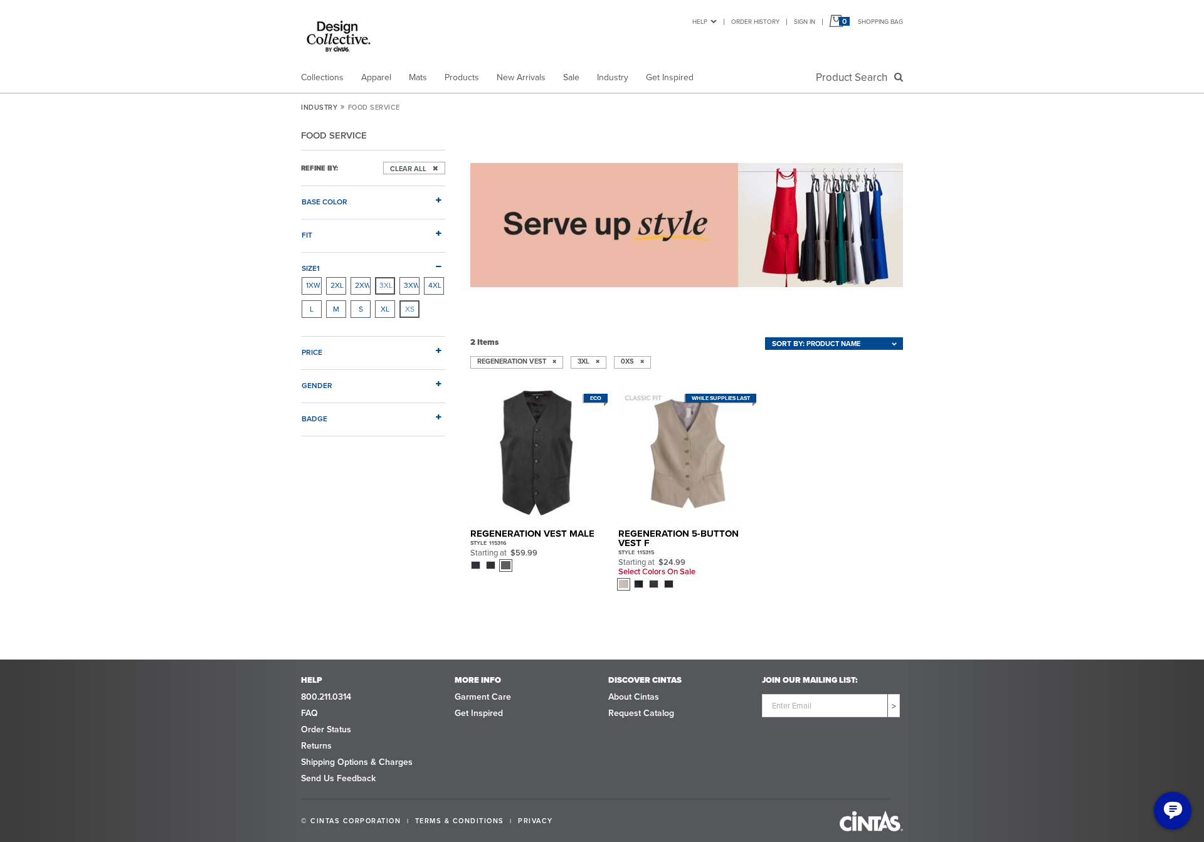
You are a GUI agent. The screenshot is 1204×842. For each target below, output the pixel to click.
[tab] (373, 197)
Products (462, 77)
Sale (571, 77)
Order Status (326, 729)
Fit (307, 234)
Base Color (324, 201)
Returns (316, 745)
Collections (322, 77)
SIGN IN (804, 21)
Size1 (311, 268)
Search (854, 77)
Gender (317, 385)
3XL (386, 285)
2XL (337, 285)
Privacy (535, 821)
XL (385, 309)
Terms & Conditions (459, 821)
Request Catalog (641, 713)
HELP (699, 21)
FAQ (309, 713)
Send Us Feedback (338, 778)
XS (410, 309)
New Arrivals (521, 77)
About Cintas (633, 696)
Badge (314, 418)
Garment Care (483, 696)
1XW (313, 285)
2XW (362, 285)
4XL (434, 285)
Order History (755, 21)
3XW (411, 285)
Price (312, 352)
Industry (612, 77)
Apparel (376, 77)
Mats (418, 77)
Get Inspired (670, 77)
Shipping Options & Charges (357, 762)
